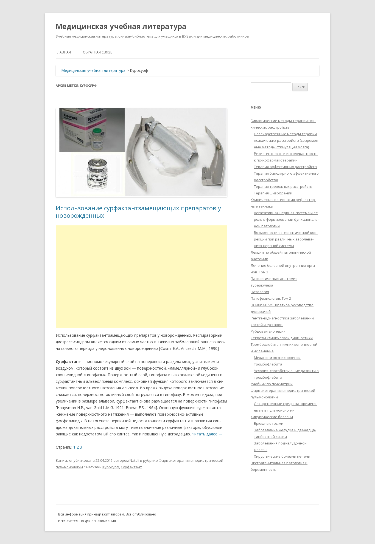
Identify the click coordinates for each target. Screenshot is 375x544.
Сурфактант (131, 466)
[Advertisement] (141, 276)
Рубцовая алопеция (268, 331)
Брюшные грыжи (268, 423)
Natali (134, 460)
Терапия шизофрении (273, 193)
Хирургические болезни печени (282, 456)
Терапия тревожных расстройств (283, 186)
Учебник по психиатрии (272, 383)
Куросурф (110, 466)
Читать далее (207, 434)
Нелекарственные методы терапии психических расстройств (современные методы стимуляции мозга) (286, 140)
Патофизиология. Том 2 (271, 298)
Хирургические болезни (272, 416)
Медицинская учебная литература (121, 26)
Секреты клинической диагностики (282, 337)
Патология (260, 291)
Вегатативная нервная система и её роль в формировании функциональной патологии (286, 219)
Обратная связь (98, 52)
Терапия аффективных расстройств (285, 166)
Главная (63, 52)
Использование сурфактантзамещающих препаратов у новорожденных (138, 211)
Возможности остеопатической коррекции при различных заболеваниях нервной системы (286, 239)
